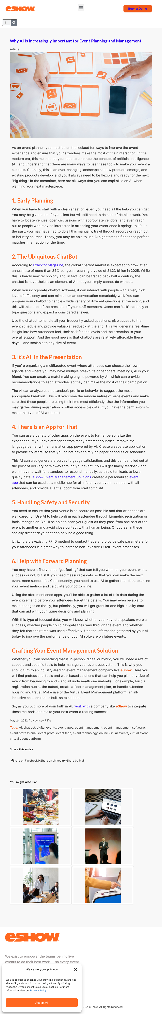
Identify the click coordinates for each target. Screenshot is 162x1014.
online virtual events (113, 733)
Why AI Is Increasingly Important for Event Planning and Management (75, 40)
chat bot (29, 727)
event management (88, 727)
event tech (63, 733)
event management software (124, 727)
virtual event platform (25, 738)
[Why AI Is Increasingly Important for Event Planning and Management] (81, 95)
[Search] (14, 23)
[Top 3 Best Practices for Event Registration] (41, 846)
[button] (76, 969)
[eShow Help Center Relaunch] (103, 807)
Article (14, 49)
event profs (46, 733)
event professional (23, 733)
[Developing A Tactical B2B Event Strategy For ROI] (41, 885)
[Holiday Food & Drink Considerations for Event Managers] (41, 807)
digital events (46, 727)
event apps (65, 727)
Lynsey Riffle (43, 720)
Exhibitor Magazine (48, 265)
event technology (85, 733)
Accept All (41, 1002)
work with (82, 706)
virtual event (139, 733)
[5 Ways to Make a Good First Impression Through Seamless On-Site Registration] (103, 885)
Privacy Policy (38, 990)
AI (20, 727)
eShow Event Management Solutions (62, 477)
